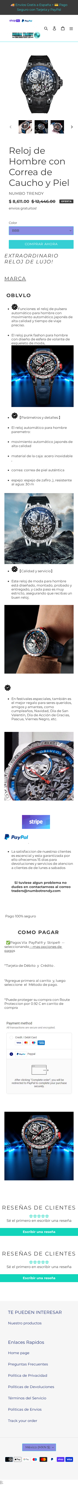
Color (13, 223)
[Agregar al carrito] (41, 244)
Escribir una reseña (39, 1232)
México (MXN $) (37, 1447)
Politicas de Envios (25, 1409)
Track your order (22, 1421)
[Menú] (71, 28)
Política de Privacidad (27, 1375)
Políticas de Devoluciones (31, 1387)
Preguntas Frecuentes (28, 1364)
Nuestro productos (25, 1323)
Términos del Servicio (27, 1398)
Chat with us (69, 1479)
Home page (18, 1353)
